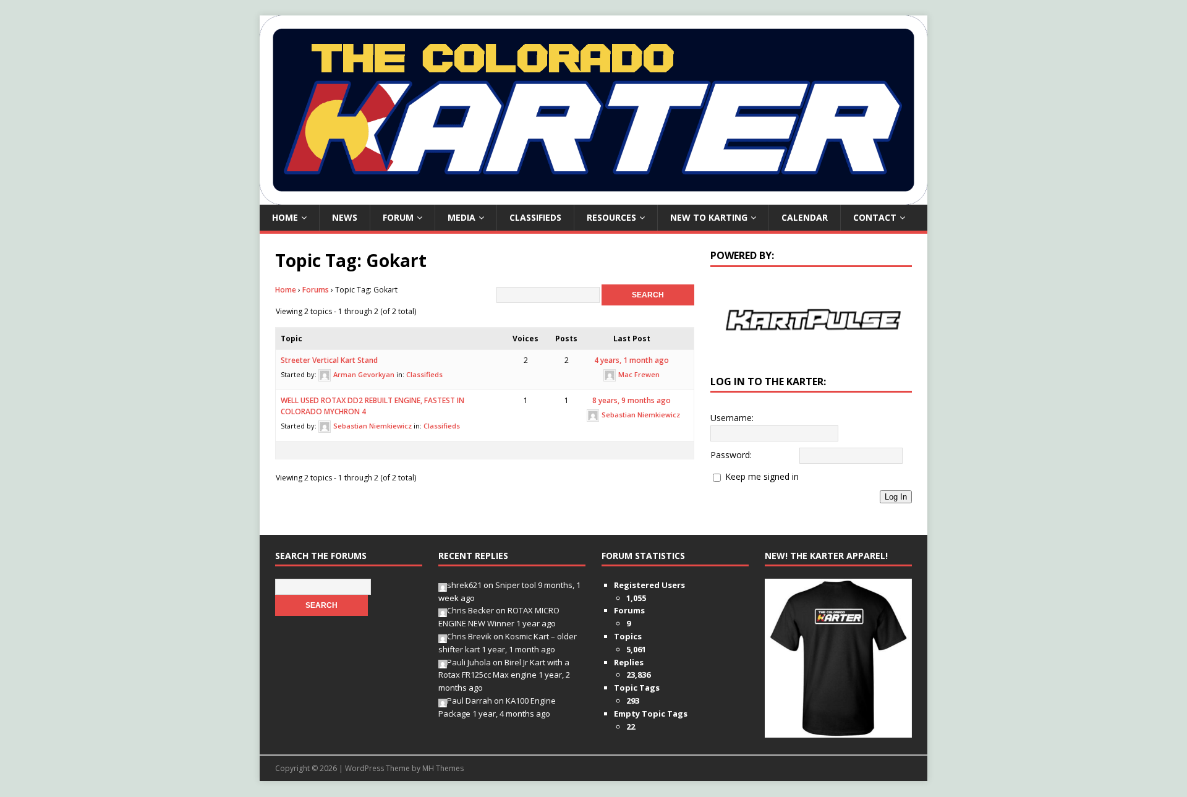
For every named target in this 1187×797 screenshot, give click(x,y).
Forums (315, 289)
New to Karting (708, 217)
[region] (811, 319)
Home (285, 217)
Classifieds (535, 217)
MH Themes (443, 768)
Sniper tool (515, 584)
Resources (611, 217)
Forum (398, 217)
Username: (732, 418)
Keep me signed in (762, 476)
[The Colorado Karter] (593, 197)
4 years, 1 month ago (631, 360)
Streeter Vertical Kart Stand (329, 360)
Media (461, 217)
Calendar (804, 217)
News (344, 217)
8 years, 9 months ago (631, 400)
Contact (874, 217)
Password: (731, 455)
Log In (896, 496)
